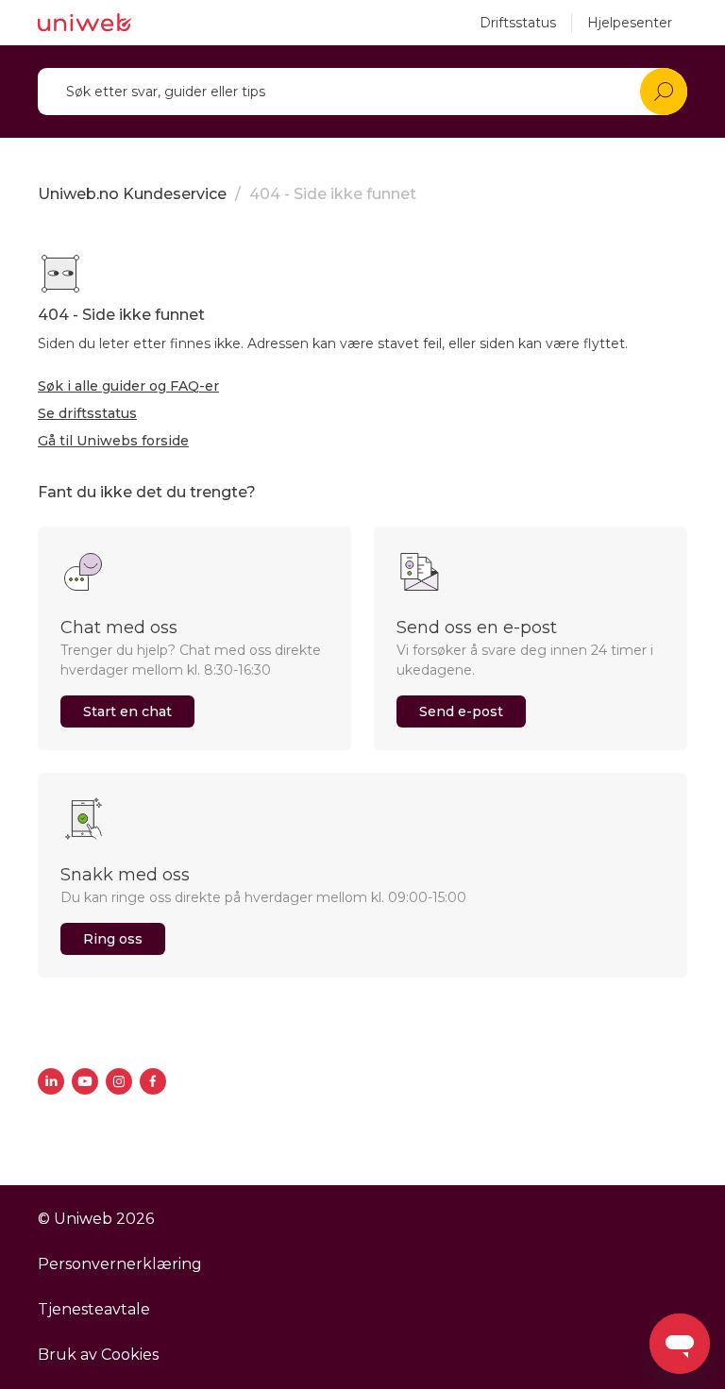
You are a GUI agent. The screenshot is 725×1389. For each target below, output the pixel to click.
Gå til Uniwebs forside (113, 440)
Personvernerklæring (120, 1264)
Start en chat (127, 711)
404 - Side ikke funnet (332, 194)
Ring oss (113, 938)
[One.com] (84, 22)
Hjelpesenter (629, 22)
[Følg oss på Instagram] (119, 1081)
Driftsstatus (518, 22)
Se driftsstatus (87, 413)
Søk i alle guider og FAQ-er (128, 385)
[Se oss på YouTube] (85, 1081)
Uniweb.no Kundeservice (132, 194)
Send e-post (461, 711)
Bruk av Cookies (98, 1355)
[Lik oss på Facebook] (153, 1081)
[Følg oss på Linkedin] (51, 1081)
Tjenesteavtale (94, 1309)
